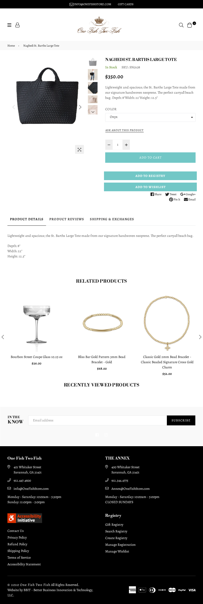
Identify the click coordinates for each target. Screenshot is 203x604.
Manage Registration (120, 544)
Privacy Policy (17, 537)
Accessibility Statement (24, 564)
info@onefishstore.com (92, 4)
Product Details (27, 219)
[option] (46, 97)
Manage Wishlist (117, 551)
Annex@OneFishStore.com (130, 488)
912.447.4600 (22, 480)
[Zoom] (79, 149)
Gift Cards (125, 4)
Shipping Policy (18, 551)
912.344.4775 (119, 480)
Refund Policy (17, 544)
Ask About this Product (124, 130)
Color (111, 109)
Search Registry (116, 531)
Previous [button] (13, 107)
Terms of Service (19, 557)
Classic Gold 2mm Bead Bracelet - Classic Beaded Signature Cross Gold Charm (167, 362)
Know (15, 420)
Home (11, 46)
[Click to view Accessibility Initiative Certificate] (24, 521)
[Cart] (189, 24)
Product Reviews (66, 219)
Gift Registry (114, 524)
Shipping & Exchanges (112, 219)
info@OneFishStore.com (31, 488)
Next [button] (80, 107)
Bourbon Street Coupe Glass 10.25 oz (36, 357)
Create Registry (116, 538)
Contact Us (15, 530)
